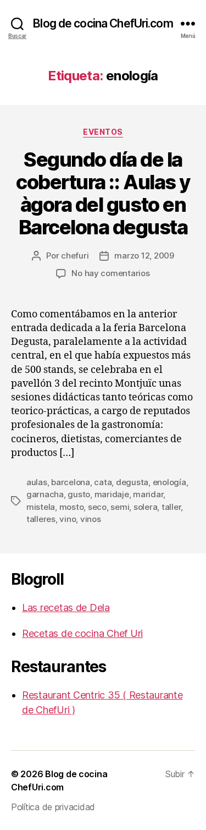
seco (97, 507)
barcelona (70, 482)
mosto (71, 507)
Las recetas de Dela (66, 607)
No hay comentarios (110, 273)
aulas (36, 482)
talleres (40, 519)
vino (67, 519)
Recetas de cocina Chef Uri (82, 633)
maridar (148, 494)
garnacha (45, 494)
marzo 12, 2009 (144, 255)
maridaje (111, 494)
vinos (90, 519)
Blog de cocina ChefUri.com (102, 23)
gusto (79, 494)
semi (119, 507)
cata (103, 482)
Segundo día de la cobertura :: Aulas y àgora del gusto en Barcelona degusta (103, 193)
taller (171, 507)
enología (169, 482)
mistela (40, 507)
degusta (132, 482)
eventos (103, 131)
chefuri (74, 255)
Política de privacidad (53, 806)
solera (145, 507)
